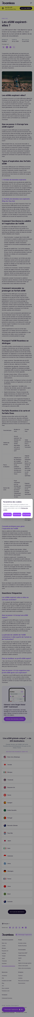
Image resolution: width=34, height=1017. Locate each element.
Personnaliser (17, 514)
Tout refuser (7, 514)
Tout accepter (27, 514)
